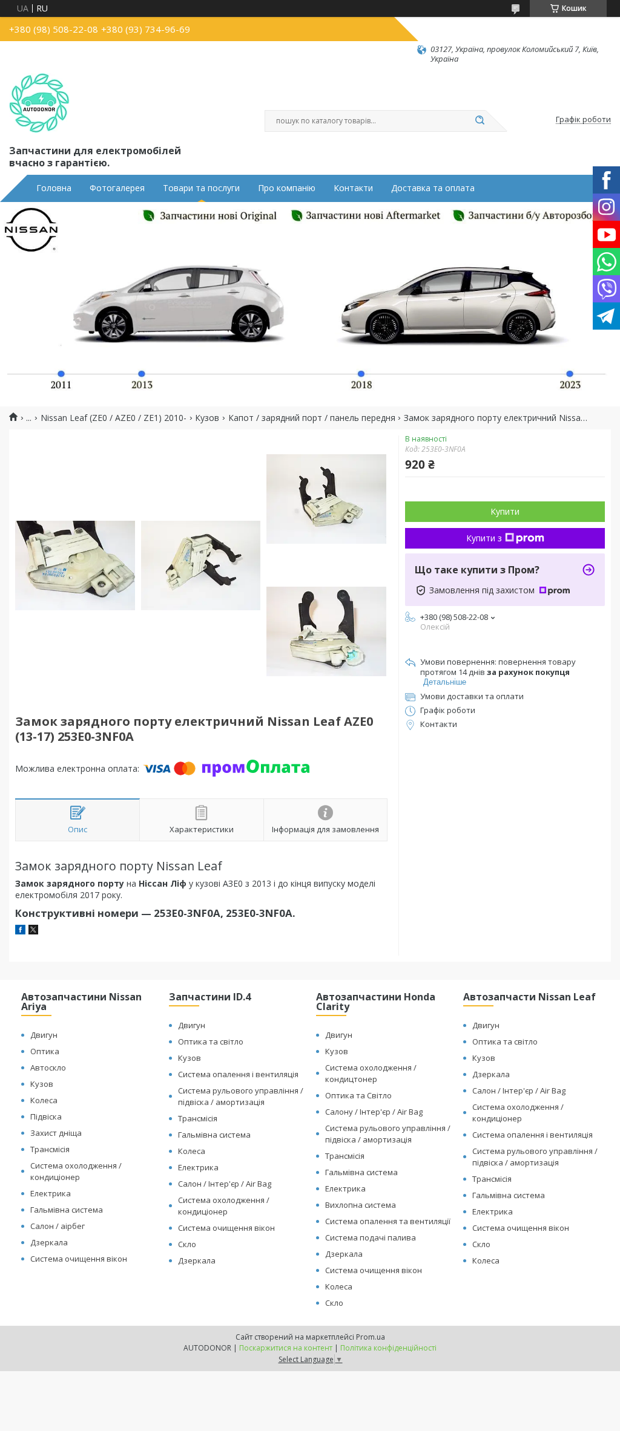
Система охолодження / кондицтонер (371, 1073)
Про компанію (286, 188)
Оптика (44, 1051)
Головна (53, 188)
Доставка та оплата (433, 188)
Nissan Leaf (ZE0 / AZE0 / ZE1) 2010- (113, 417)
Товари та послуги (201, 188)
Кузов (207, 417)
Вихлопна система (360, 1204)
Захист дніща (56, 1132)
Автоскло (48, 1067)
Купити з (484, 538)
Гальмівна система (66, 1209)
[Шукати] (479, 121)
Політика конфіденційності (388, 1348)
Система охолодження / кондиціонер (76, 1171)
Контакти (353, 188)
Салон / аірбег (57, 1226)
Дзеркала (49, 1242)
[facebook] (20, 931)
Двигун (44, 1034)
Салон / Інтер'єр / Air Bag (224, 1183)
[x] (33, 931)
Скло (187, 1244)
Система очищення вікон (78, 1258)
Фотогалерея (117, 188)
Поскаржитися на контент (285, 1348)
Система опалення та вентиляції (387, 1221)
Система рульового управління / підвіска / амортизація (240, 1096)
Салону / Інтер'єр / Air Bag (374, 1111)
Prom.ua (370, 1337)
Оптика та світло (210, 1041)
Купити (504, 511)
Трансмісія (50, 1149)
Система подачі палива (370, 1237)
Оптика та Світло (358, 1095)
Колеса (44, 1100)
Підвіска (46, 1116)
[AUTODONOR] (39, 103)
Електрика (50, 1193)
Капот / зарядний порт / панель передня (311, 417)
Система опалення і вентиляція (238, 1074)
